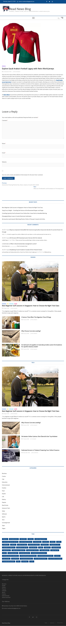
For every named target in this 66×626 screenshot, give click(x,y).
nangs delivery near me (32, 550)
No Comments (17, 71)
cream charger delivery (41, 539)
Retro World (7, 94)
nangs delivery (6, 550)
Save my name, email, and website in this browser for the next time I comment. (22, 175)
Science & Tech (6, 508)
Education (4, 482)
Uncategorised (6, 522)
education (45, 541)
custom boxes (37, 541)
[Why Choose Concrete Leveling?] (11, 336)
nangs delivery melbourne (18, 550)
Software (4, 514)
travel (31, 561)
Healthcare (5, 544)
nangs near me (54, 550)
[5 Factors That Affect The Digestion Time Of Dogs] (11, 322)
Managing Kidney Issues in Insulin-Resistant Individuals (16, 216)
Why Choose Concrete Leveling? (31, 331)
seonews (57, 555)
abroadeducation (14, 539)
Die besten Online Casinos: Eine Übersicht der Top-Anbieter (39, 436)
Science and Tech (6, 597)
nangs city (47, 547)
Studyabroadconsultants (8, 561)
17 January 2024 (25, 438)
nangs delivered (56, 547)
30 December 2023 (26, 452)
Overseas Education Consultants (28, 555)
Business (4, 303)
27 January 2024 (25, 349)
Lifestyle (13, 544)
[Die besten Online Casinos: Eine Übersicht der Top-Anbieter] (11, 442)
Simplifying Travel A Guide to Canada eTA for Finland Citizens (26, 249)
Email (4, 152)
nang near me (33, 547)
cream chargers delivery (25, 541)
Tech (3, 519)
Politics (4, 499)
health (58, 541)
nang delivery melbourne (8, 547)
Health (4, 493)
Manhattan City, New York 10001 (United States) (15, 605)
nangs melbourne (44, 550)
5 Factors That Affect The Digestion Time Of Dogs (36, 317)
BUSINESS (23, 539)
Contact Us (52, 622)
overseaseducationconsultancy (39, 553)
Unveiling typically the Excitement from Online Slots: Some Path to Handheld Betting (24, 213)
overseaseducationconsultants (45, 555)
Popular (11, 303)
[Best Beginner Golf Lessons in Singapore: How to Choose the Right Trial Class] (33, 281)
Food (3, 490)
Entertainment (6, 485)
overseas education (24, 553)
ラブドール (5, 229)
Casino (4, 476)
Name (4, 143)
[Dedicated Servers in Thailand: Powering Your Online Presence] (11, 455)
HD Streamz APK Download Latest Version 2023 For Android (26, 238)
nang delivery (45, 544)
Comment (5, 120)
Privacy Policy (60, 622)
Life (8, 303)
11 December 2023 (7, 71)
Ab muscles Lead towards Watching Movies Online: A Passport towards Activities (23, 219)
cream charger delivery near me (10, 541)
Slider (15, 303)
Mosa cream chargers (34, 544)
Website (4, 162)
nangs (40, 547)
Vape (3, 525)
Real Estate (5, 505)
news (4, 553)
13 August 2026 (6, 308)
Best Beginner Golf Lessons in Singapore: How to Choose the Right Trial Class (22, 207)
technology (24, 561)
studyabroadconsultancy (26, 558)
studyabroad (15, 558)
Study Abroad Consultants (55, 558)
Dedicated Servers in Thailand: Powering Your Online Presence (40, 450)
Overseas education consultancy (10, 555)
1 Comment (33, 438)
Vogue (3, 528)
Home (46, 622)
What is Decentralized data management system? (23, 243)
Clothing (31, 539)
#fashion (5, 539)
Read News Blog (20, 9)
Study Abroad (6, 558)
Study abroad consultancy (40, 558)
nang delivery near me (22, 547)
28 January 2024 (25, 333)
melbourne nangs (22, 544)
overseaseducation (13, 553)
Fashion (4, 488)
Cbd (3, 479)
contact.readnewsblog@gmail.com (26, 1)
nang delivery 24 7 (55, 544)
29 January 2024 (25, 319)
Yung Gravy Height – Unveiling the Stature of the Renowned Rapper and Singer (22, 210)
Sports (4, 65)
